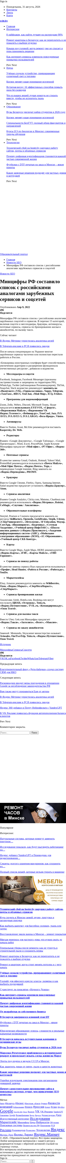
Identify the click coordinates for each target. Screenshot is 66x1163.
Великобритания (22, 1115)
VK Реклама (46, 1111)
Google (6, 1111)
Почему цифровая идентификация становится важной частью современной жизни (36, 157)
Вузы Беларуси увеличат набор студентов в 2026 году (35, 112)
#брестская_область (32, 1104)
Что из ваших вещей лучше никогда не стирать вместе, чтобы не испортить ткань (32, 97)
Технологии (13, 142)
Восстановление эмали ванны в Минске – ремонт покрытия (33, 934)
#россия (38, 1106)
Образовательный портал (14, 254)
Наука (9, 68)
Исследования (40, 1118)
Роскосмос (31, 1130)
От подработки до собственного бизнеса (23, 1011)
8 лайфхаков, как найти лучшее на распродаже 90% (34, 34)
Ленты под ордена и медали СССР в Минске (25, 1061)
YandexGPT (58, 1112)
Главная (10, 26)
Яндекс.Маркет (47, 1134)
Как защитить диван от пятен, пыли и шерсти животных (31, 1066)
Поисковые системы (11, 1125)
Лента (9, 12)
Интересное (12, 29)
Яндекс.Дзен (6, 1135)
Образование (13, 106)
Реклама (5, 1130)
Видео (32, 1115)
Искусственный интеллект (14, 1118)
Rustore (31, 1112)
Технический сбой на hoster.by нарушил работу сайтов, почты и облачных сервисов (32, 149)
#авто (2, 1103)
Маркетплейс (8, 1122)
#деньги (44, 1103)
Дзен (58, 1115)
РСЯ (53, 1125)
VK (37, 1111)
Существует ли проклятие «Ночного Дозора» (25, 989)
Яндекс (58, 1129)
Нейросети (42, 1122)
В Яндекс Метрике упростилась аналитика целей (27, 340)
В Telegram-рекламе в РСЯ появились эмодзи (25, 346)
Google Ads (18, 1112)
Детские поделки (48, 1115)
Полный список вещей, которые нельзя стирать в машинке (32, 872)
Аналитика (4, 1115)
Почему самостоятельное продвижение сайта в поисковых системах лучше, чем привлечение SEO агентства (29, 1091)
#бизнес (19, 1103)
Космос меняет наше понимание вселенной (30, 81)
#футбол (61, 1107)
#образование (18, 1107)
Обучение (54, 1122)
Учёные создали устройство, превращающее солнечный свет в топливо (30, 75)
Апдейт (12, 1115)
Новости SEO (7, 273)
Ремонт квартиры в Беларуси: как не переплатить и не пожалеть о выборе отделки (36, 41)
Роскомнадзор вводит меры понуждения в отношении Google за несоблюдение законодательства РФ (29, 684)
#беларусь (10, 1103)
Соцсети (27, 649)
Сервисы (17, 649)
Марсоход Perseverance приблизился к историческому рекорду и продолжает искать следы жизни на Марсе (31, 1054)
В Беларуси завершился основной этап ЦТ (24, 1017)
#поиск (29, 1107)
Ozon (25, 1112)
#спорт (47, 1107)
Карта (9, 15)
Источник (5, 644)
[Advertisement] (33, 218)
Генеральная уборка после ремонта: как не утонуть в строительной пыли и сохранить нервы (29, 949)
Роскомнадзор (18, 1130)
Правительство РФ (31, 1125)
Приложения (45, 1125)
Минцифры (6, 649)
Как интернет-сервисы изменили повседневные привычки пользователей (32, 58)
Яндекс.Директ (23, 1134)
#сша (54, 1106)
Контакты (11, 9)
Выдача (38, 1115)
